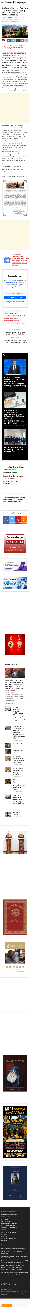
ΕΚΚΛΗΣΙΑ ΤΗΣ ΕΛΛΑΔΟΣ (8, 1225)
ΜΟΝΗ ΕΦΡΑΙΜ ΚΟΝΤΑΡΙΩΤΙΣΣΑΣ (11, 320)
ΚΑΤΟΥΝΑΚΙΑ (17, 744)
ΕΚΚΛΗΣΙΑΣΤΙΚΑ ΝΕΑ (19, 315)
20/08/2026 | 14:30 (16, 388)
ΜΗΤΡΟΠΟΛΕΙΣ (5, 1217)
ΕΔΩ (15, 473)
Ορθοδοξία (7, 467)
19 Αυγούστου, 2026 (10, 692)
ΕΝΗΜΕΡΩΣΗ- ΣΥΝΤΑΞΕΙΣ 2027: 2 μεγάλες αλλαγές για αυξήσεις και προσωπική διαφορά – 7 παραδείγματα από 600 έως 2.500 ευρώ (15, 416)
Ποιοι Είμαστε (12, 1283)
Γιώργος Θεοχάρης (10, 425)
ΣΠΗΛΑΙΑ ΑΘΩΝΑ (19, 750)
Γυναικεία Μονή (6, 315)
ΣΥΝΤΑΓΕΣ (4, 1240)
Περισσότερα (9, 703)
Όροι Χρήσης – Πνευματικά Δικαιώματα (11, 1284)
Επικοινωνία (22, 1283)
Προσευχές (4, 1234)
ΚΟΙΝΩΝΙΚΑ (16, 21)
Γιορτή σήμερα (18, 476)
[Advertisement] (15, 108)
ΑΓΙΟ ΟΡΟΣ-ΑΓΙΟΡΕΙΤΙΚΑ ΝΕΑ (9, 1228)
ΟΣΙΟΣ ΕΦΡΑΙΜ (6, 323)
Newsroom (9, 17)
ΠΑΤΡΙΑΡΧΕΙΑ (5, 1219)
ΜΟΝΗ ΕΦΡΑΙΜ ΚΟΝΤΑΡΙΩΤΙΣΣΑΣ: (14, 53)
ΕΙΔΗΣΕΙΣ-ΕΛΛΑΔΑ (8, 21)
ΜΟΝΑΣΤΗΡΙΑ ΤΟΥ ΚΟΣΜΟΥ (9, 1232)
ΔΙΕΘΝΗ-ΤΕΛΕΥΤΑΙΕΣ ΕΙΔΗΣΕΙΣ (9, 1223)
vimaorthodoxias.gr (9, 1288)
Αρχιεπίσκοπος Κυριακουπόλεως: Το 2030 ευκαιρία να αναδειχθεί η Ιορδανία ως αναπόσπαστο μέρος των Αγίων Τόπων (13, 1267)
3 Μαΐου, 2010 (16, 746)
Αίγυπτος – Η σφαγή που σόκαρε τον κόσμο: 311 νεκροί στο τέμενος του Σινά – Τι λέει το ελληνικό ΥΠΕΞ (19, 732)
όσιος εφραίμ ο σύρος (19, 323)
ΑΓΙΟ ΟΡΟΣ (4, 1230)
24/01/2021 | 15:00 (19, 17)
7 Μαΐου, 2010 (16, 752)
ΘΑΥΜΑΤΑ (4, 1236)
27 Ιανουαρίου (6, 311)
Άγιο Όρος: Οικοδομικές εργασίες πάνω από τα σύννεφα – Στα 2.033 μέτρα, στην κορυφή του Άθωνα (18, 801)
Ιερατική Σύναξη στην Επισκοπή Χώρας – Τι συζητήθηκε (13, 449)
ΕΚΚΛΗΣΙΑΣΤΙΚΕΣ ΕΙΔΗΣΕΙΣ (10, 318)
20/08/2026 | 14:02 (20, 425)
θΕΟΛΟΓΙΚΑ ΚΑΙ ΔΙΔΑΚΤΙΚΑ (8, 1238)
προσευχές (14, 481)
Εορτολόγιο (7, 476)
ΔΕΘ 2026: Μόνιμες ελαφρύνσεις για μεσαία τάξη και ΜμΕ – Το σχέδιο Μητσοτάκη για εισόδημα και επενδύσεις (15, 381)
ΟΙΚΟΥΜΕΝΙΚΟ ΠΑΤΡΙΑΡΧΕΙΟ (9, 1215)
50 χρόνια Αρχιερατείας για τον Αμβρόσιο (13, 1248)
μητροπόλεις (11, 469)
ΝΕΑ (20, 467)
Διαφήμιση (4, 1283)
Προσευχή (7, 483)
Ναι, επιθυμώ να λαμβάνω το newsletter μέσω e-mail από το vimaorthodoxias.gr (14, 302)
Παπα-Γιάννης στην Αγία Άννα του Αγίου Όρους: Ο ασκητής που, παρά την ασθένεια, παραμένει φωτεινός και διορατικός (14, 684)
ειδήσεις (21, 498)
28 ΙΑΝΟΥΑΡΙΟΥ (16, 311)
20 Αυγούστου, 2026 (17, 776)
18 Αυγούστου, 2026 (17, 791)
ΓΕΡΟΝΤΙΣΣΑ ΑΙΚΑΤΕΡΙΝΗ (9, 313)
